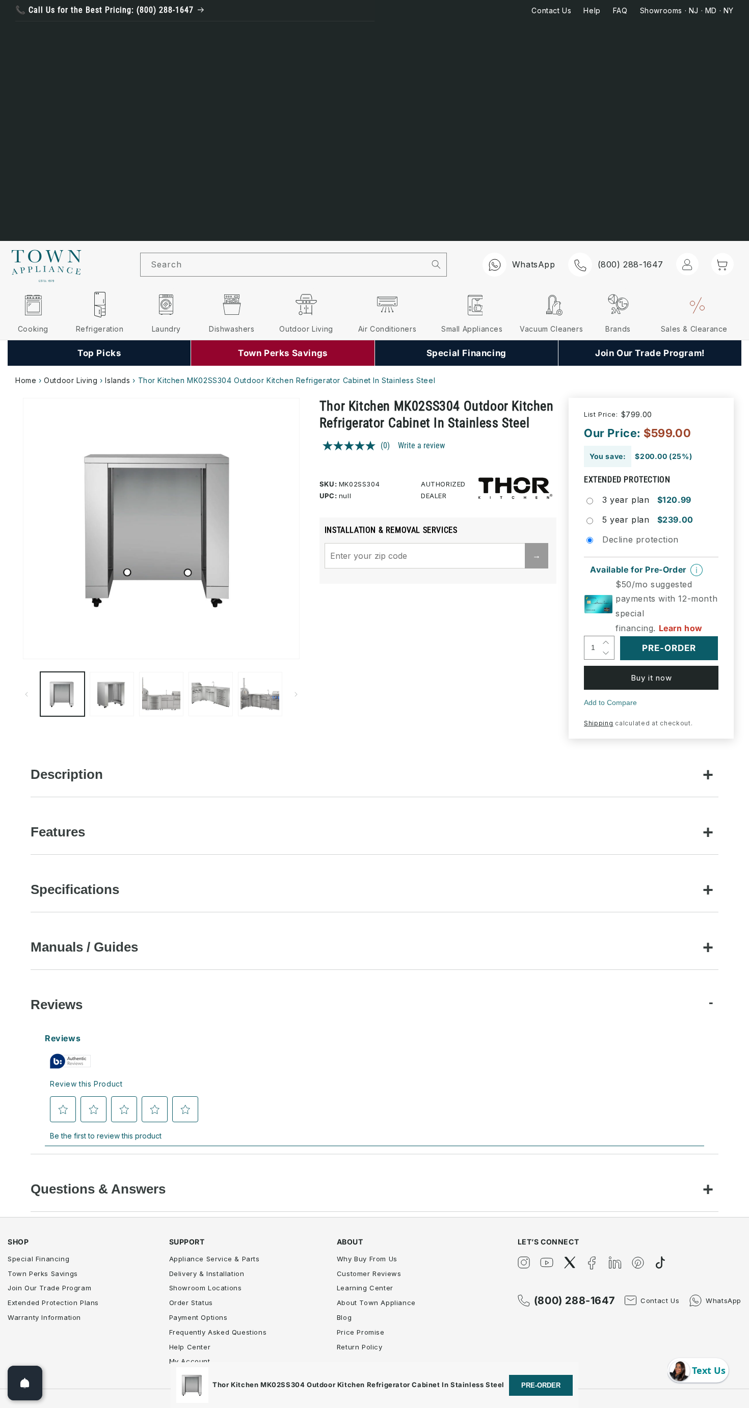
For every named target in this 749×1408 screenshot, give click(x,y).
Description (67, 774)
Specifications (75, 889)
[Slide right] (296, 694)
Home (25, 380)
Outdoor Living (70, 380)
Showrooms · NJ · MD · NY (687, 10)
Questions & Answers (98, 1189)
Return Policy (360, 1347)
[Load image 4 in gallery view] (211, 694)
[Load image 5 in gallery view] (260, 694)
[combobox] (283, 264)
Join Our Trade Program (49, 1288)
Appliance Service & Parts (214, 1259)
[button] (722, 264)
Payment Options (198, 1317)
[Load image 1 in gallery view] (62, 694)
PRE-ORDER (540, 1385)
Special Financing (38, 1259)
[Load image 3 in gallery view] (161, 694)
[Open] (25, 1383)
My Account (189, 1361)
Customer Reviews (369, 1273)
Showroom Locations (205, 1288)
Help (591, 10)
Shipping (598, 723)
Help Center (190, 1347)
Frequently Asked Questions (218, 1332)
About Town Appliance (376, 1302)
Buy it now (651, 678)
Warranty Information (44, 1317)
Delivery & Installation (207, 1273)
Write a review (421, 445)
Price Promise (361, 1332)
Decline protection (640, 539)
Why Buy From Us (367, 1259)
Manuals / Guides (84, 947)
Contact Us (551, 10)
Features (58, 832)
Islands (117, 380)
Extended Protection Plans (53, 1302)
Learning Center (365, 1288)
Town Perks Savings (43, 1273)
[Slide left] (26, 694)
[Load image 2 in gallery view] (112, 694)
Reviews (57, 1004)
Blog (344, 1317)
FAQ (620, 10)
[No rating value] (352, 445)
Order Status (191, 1302)
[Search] (435, 264)
